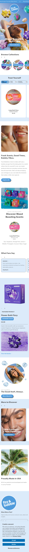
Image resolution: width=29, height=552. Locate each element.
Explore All (6, 180)
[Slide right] (4, 57)
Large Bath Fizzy (14, 110)
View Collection (14, 45)
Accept (14, 540)
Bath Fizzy (13, 82)
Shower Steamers (22, 82)
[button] (2, 8)
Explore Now (9, 434)
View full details (6, 353)
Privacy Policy (17, 536)
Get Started (5, 82)
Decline (14, 544)
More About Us (7, 396)
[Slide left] (1, 57)
